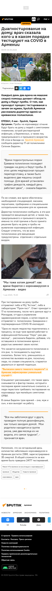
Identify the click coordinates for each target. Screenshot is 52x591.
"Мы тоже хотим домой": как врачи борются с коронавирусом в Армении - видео (26, 286)
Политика (44, 512)
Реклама (14, 539)
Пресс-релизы (25, 539)
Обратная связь (8, 560)
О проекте (5, 535)
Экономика (30, 512)
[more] (47, 294)
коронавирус (7, 477)
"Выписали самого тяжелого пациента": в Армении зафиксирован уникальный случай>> (24, 372)
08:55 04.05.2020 (9, 50)
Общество (16, 472)
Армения (6, 472)
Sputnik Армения (34, 139)
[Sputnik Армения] (8, 20)
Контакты (5, 539)
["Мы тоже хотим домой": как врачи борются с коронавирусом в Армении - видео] (26, 261)
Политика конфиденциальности (15, 546)
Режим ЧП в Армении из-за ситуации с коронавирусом (23, 467)
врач (17, 477)
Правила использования (21, 535)
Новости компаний (9, 543)
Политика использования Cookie (15, 550)
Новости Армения (29, 472)
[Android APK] (9, 568)
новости (5, 512)
